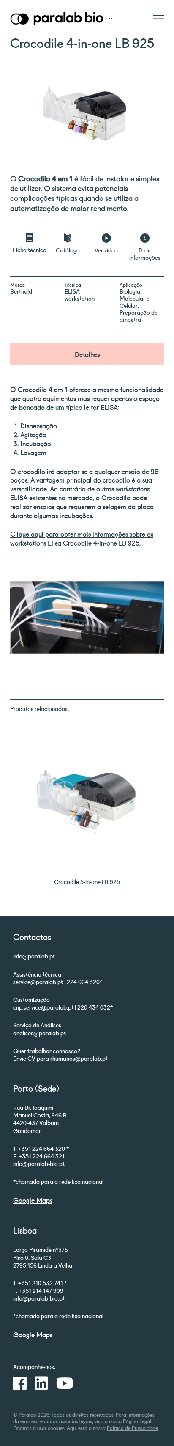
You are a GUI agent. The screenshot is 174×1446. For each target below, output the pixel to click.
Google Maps (32, 1200)
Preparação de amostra (139, 316)
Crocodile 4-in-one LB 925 (101, 542)
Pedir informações (144, 253)
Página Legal (137, 1420)
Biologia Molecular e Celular (135, 298)
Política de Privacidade (132, 1427)
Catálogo (68, 250)
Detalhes (87, 354)
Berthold (21, 291)
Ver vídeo (106, 250)
